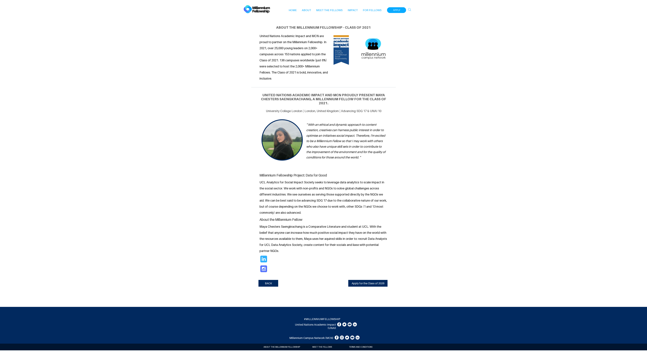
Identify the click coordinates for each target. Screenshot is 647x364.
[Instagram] (342, 338)
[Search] (409, 9)
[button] (306, 10)
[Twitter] (344, 324)
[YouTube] (350, 324)
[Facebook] (339, 324)
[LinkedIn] (355, 324)
